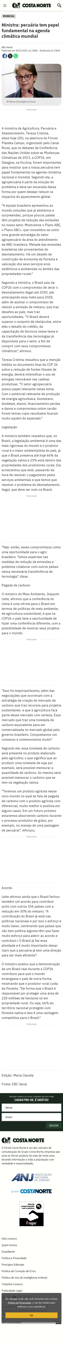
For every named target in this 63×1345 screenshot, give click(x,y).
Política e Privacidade (14, 1258)
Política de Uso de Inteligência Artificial (24, 1277)
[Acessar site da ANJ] (31, 1176)
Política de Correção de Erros (19, 1271)
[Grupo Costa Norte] (31, 1191)
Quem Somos (9, 1245)
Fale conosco (9, 1238)
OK (31, 1315)
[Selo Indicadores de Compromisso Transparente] (31, 1213)
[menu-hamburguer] (5, 5)
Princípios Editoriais (13, 1264)
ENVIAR (53, 1125)
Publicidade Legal (12, 1290)
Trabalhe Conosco (12, 1284)
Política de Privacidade (19, 1302)
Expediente (8, 1251)
